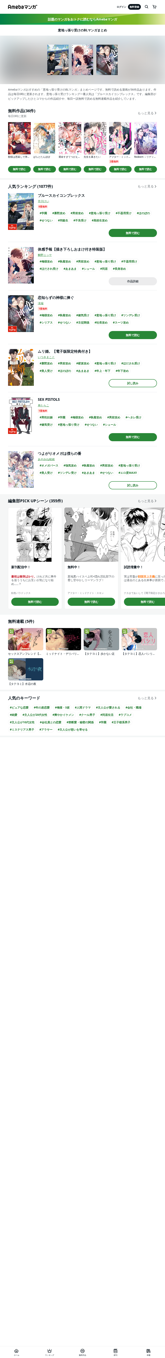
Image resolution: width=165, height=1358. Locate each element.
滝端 (40, 303)
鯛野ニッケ (45, 255)
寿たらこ (43, 405)
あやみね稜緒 (46, 459)
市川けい (43, 201)
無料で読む (19, 169)
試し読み (132, 383)
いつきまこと (46, 357)
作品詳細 (132, 281)
